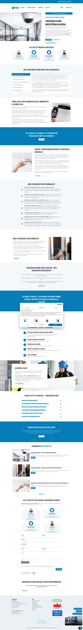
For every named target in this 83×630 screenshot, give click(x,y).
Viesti (22, 553)
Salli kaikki (55, 324)
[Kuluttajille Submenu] (25, 7)
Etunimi (22, 535)
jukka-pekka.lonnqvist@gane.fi (49, 59)
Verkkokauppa (40, 7)
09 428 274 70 (16, 606)
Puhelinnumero (23, 544)
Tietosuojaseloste (41, 620)
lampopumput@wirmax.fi (17, 613)
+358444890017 (34, 57)
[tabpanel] (51, 83)
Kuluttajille (22, 7)
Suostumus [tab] (27, 307)
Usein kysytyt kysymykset (37, 607)
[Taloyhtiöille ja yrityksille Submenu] (36, 7)
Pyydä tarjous (58, 569)
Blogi (33, 610)
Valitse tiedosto (25, 562)
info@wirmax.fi (15, 607)
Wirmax (62, 7)
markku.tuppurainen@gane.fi (34, 58)
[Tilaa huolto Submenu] (50, 7)
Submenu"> (71, 4)
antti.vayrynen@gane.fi (64, 58)
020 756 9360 (16, 612)
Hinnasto (34, 608)
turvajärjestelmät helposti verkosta (42, 201)
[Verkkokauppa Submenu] (43, 7)
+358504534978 (49, 57)
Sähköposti (23, 539)
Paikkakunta (44, 548)
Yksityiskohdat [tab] (41, 307)
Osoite (22, 548)
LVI (42, 225)
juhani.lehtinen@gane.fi (19, 58)
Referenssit (34, 602)
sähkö (45, 225)
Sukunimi (43, 535)
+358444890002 (64, 57)
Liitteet (22, 560)
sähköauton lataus (52, 225)
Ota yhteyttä (68, 7)
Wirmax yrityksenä (36, 600)
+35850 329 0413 (18, 57)
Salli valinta (41, 324)
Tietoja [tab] (56, 307)
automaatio (30, 225)
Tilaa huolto (47, 7)
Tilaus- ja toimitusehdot (41, 622)
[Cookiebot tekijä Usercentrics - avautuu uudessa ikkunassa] (58, 304)
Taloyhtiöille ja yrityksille (31, 7)
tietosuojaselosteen (40, 566)
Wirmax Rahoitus (35, 605)
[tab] (21, 74)
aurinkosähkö (37, 225)
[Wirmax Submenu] (64, 7)
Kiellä (28, 324)
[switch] (36, 321)
